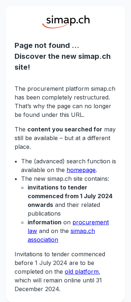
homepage (81, 170)
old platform (82, 271)
